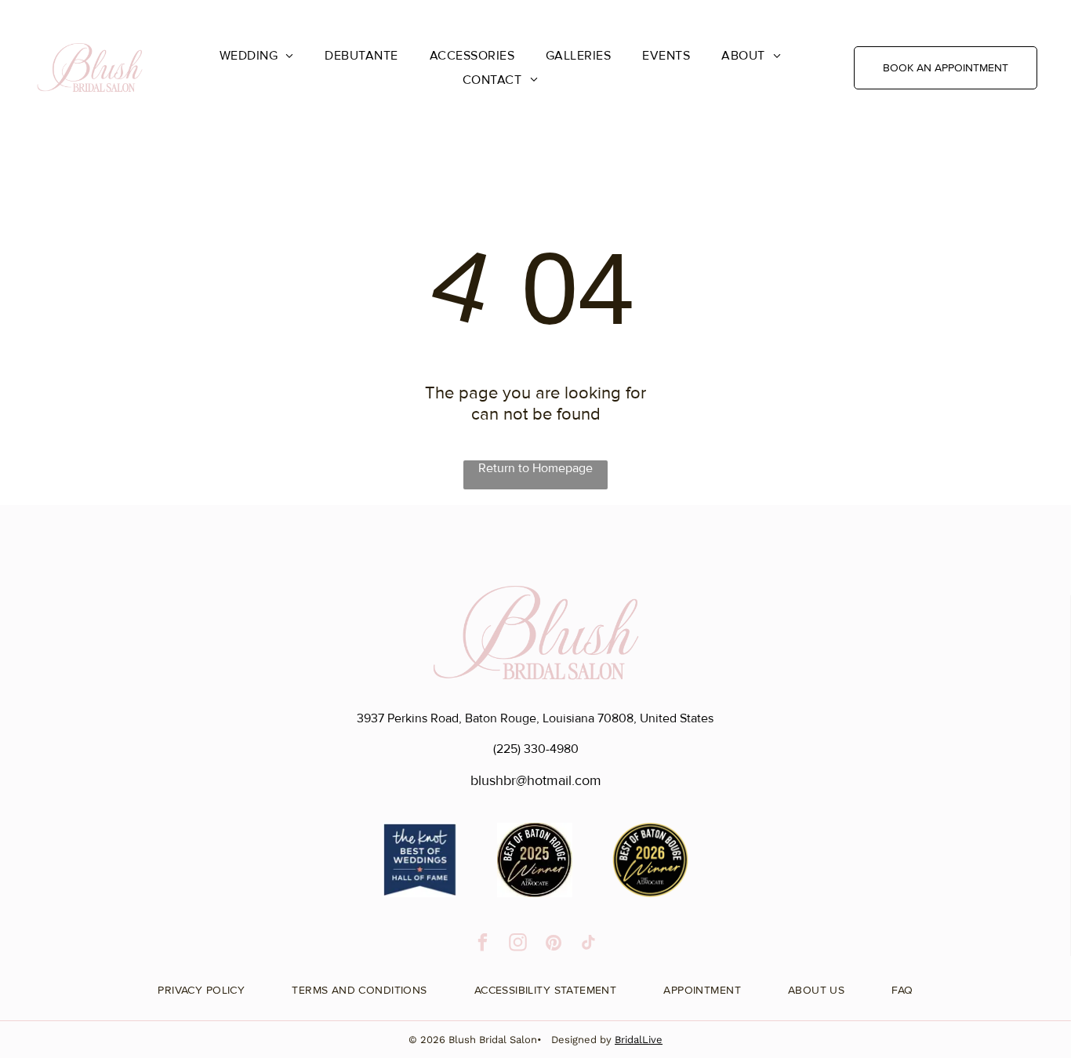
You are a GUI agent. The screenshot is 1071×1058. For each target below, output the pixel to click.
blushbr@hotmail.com (535, 780)
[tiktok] (588, 944)
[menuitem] (257, 55)
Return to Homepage (535, 468)
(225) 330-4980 (536, 749)
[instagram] (518, 944)
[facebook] (482, 944)
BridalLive (639, 1039)
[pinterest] (553, 944)
